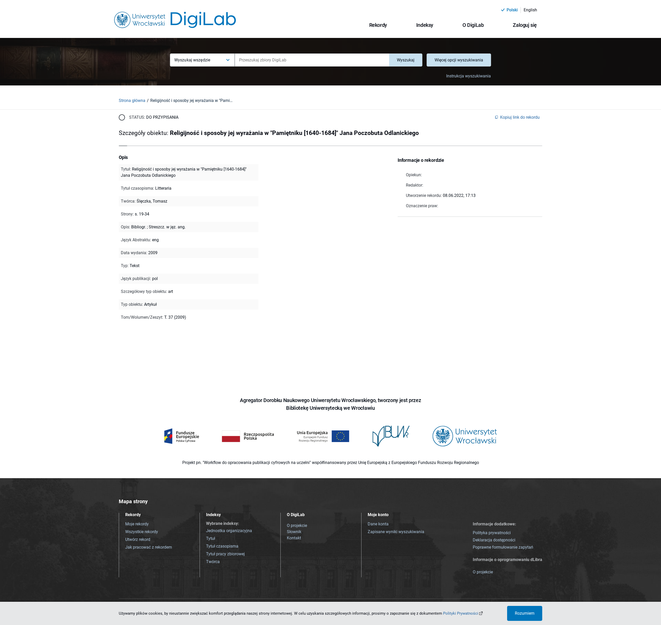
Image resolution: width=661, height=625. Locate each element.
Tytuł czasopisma (222, 546)
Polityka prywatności (492, 532)
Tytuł (210, 538)
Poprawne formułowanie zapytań (503, 547)
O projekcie (297, 525)
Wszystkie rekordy (141, 531)
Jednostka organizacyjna (229, 530)
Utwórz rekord (137, 539)
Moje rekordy (137, 524)
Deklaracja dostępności (494, 540)
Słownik (294, 531)
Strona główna (132, 100)
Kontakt (294, 537)
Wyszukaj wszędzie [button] (192, 60)
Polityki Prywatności (460, 613)
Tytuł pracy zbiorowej (225, 553)
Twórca (213, 561)
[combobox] (312, 60)
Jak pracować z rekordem (148, 547)
